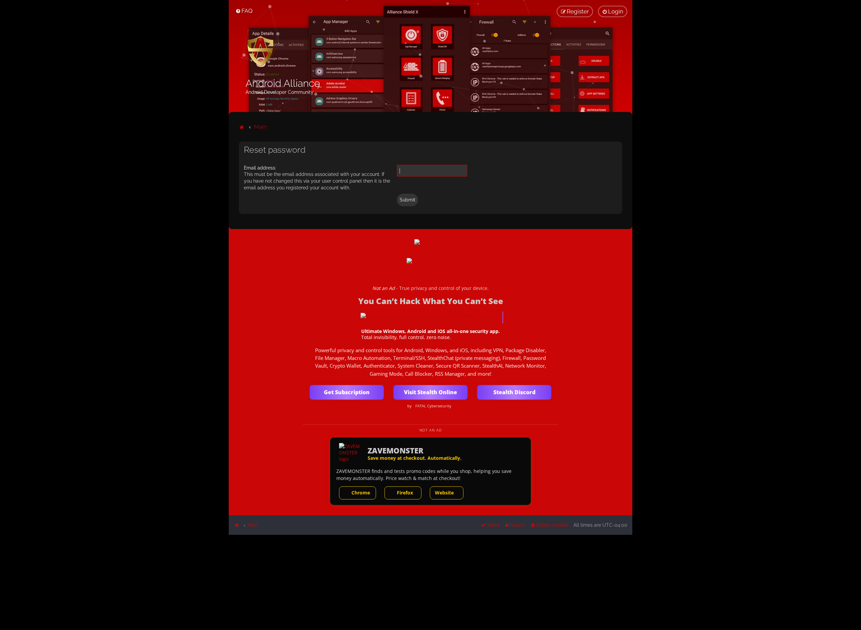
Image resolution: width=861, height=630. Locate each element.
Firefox (405, 492)
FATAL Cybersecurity (433, 406)
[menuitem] (244, 11)
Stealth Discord (514, 392)
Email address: (260, 168)
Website (444, 492)
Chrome (360, 492)
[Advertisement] (430, 582)
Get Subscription (347, 392)
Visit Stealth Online (430, 392)
